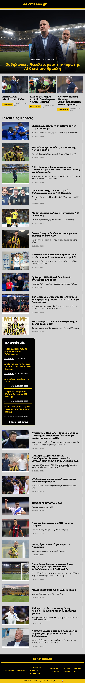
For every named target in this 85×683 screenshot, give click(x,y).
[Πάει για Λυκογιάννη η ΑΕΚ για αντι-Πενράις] (15, 528)
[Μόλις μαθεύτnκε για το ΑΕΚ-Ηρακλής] (15, 593)
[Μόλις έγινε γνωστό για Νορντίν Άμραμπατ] (15, 549)
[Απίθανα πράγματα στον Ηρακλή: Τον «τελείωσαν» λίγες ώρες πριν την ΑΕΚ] (15, 261)
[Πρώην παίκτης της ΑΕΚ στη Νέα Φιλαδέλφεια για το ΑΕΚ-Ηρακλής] (15, 196)
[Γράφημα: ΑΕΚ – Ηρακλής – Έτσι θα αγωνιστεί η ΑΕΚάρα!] (15, 282)
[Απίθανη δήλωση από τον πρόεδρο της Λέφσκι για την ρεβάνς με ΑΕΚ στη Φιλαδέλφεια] (15, 637)
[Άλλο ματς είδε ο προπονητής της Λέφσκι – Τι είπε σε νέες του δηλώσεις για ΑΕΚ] (15, 615)
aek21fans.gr (42, 658)
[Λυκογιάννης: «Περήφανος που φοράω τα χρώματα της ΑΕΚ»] (15, 239)
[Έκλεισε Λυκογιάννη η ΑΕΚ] (15, 506)
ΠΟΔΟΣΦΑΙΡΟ (7, 104)
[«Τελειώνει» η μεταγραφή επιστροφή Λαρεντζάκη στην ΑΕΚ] (15, 485)
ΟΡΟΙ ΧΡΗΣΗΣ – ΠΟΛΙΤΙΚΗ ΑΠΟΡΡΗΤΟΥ (36, 670)
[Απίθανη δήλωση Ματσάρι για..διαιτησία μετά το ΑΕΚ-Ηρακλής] (70, 84)
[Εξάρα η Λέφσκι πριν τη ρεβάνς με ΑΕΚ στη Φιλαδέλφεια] (15, 131)
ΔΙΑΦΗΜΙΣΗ (22, 670)
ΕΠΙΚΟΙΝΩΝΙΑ (8, 670)
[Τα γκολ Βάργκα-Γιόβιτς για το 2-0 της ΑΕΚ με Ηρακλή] (15, 152)
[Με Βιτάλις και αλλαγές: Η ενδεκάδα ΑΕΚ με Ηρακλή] (15, 218)
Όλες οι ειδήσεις (18, 422)
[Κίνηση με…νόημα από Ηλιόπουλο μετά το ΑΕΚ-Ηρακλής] (42, 84)
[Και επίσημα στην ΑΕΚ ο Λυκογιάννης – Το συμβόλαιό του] (15, 326)
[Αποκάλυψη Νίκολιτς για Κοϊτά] (15, 84)
